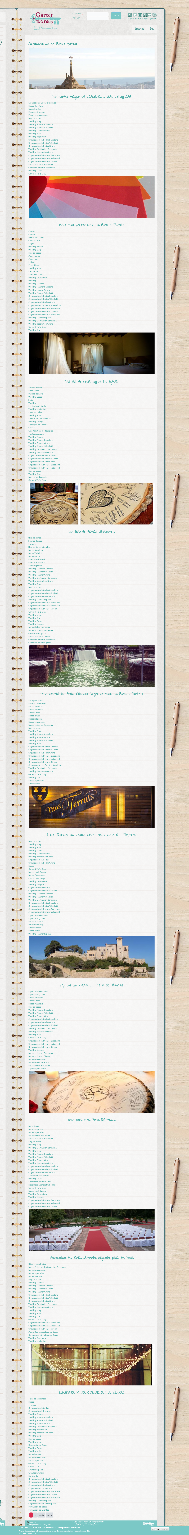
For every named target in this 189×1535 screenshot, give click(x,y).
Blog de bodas (34, 118)
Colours (31, 234)
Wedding (32, 280)
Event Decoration (36, 274)
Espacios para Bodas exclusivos (42, 103)
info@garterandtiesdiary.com (40, 1525)
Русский (152, 18)
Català (138, 18)
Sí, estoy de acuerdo (160, 1529)
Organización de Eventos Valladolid (44, 158)
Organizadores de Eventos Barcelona (44, 305)
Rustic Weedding (35, 924)
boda (30, 400)
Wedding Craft (34, 330)
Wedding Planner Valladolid (40, 127)
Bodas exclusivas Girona (39, 636)
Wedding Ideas (35, 133)
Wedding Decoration (37, 277)
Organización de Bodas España (42, 1503)
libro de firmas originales (39, 547)
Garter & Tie (33, 1466)
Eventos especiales (37, 1470)
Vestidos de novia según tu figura (91, 382)
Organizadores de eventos (40, 1488)
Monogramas (34, 256)
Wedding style (34, 1451)
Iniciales (31, 262)
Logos (31, 243)
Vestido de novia (35, 394)
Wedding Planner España (39, 317)
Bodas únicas (34, 783)
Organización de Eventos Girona (42, 161)
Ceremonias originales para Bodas (43, 1335)
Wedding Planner (36, 283)
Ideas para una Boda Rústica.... (92, 1120)
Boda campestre (35, 1129)
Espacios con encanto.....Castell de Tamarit (92, 986)
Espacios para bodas (37, 1068)
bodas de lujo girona (37, 633)
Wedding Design (35, 421)
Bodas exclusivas (35, 921)
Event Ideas (33, 265)
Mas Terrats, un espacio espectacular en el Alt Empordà (91, 835)
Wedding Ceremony (37, 1338)
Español (131, 18)
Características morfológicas (40, 431)
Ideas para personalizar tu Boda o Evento (91, 225)
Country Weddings (36, 878)
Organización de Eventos (39, 887)
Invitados (32, 544)
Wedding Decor (35, 621)
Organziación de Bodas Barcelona (43, 1295)
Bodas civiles (34, 716)
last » (49, 1515)
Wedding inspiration (37, 137)
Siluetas (31, 428)
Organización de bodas (38, 860)
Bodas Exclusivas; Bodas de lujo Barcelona (47, 1267)
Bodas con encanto (37, 722)
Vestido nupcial (35, 387)
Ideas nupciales (35, 412)
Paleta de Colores (36, 237)
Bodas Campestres (36, 875)
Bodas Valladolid (35, 553)
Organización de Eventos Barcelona (44, 155)
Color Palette (34, 240)
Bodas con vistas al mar (38, 1062)
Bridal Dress (33, 390)
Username (77, 14)
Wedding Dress (35, 397)
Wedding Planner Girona (39, 130)
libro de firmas (34, 538)
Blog (152, 29)
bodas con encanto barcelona (41, 167)
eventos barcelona (36, 562)
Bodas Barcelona (35, 106)
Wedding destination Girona (40, 152)
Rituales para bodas (37, 703)
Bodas (31, 866)
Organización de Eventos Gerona (43, 311)
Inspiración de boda (37, 406)
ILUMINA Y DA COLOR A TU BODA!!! (91, 1393)
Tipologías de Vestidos (38, 424)
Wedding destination (37, 1429)
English (145, 18)
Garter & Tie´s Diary (37, 174)
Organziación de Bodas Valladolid (43, 1025)
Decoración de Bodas (37, 1445)
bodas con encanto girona (39, 642)
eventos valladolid (36, 559)
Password (77, 18)
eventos (32, 1405)
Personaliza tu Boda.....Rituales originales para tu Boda (91, 1258)
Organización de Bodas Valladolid (43, 143)
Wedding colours (35, 246)
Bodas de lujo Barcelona (39, 627)
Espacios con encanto (38, 115)
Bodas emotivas (35, 1276)
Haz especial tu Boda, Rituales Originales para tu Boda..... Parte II (91, 694)
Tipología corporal (36, 434)
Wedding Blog (34, 121)
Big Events (33, 1476)
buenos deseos (35, 541)
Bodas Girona (34, 556)
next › (41, 1515)
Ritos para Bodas (35, 700)
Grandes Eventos (36, 1473)
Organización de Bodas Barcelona (43, 140)
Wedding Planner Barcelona (40, 124)
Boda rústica (33, 1126)
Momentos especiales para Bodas (43, 1332)
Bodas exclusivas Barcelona (40, 164)
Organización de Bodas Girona (41, 146)
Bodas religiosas (35, 719)
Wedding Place (35, 170)
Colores (31, 231)
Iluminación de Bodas (37, 1507)
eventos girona (35, 565)
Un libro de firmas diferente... (92, 532)
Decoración (33, 271)
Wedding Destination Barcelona (42, 149)
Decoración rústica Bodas (39, 1182)
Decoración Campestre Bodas (41, 1185)
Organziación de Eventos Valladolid (44, 912)
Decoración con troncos (38, 1175)
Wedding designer (36, 624)
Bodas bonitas (34, 109)
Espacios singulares (36, 112)
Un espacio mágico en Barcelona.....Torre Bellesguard (91, 97)
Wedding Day (34, 777)
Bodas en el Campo (37, 872)
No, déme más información (29, 1533)
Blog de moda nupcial (37, 477)
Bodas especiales (36, 780)
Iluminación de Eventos (38, 1510)
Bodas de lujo (34, 931)
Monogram (33, 259)
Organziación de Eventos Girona (42, 1494)
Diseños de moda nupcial (39, 418)
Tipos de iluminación (37, 1399)
